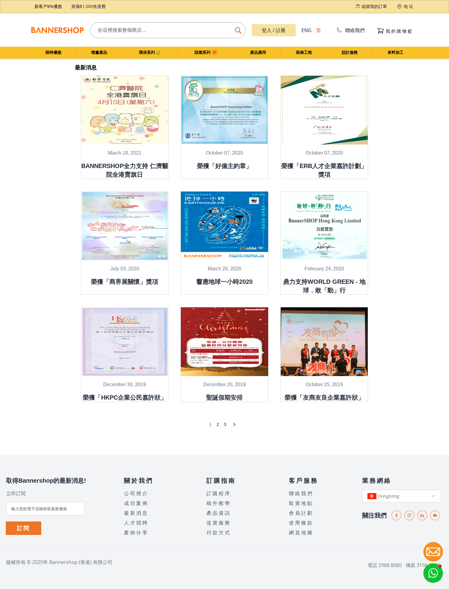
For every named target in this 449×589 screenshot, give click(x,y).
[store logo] (57, 30)
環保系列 (147, 52)
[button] (433, 573)
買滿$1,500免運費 (88, 6)
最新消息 (136, 513)
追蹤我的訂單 (374, 6)
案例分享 (136, 532)
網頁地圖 (301, 532)
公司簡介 (136, 493)
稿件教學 (218, 503)
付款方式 (218, 532)
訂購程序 (218, 493)
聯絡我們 (355, 30)
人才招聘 (136, 522)
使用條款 (301, 522)
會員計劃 (301, 513)
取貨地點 (301, 503)
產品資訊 (218, 513)
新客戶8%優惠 (48, 6)
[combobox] (168, 30)
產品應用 (258, 52)
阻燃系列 (203, 52)
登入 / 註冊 (274, 30)
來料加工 (395, 52)
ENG (306, 30)
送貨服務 (218, 522)
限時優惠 (53, 52)
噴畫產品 (99, 52)
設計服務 (350, 52)
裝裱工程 (304, 52)
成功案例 (136, 503)
